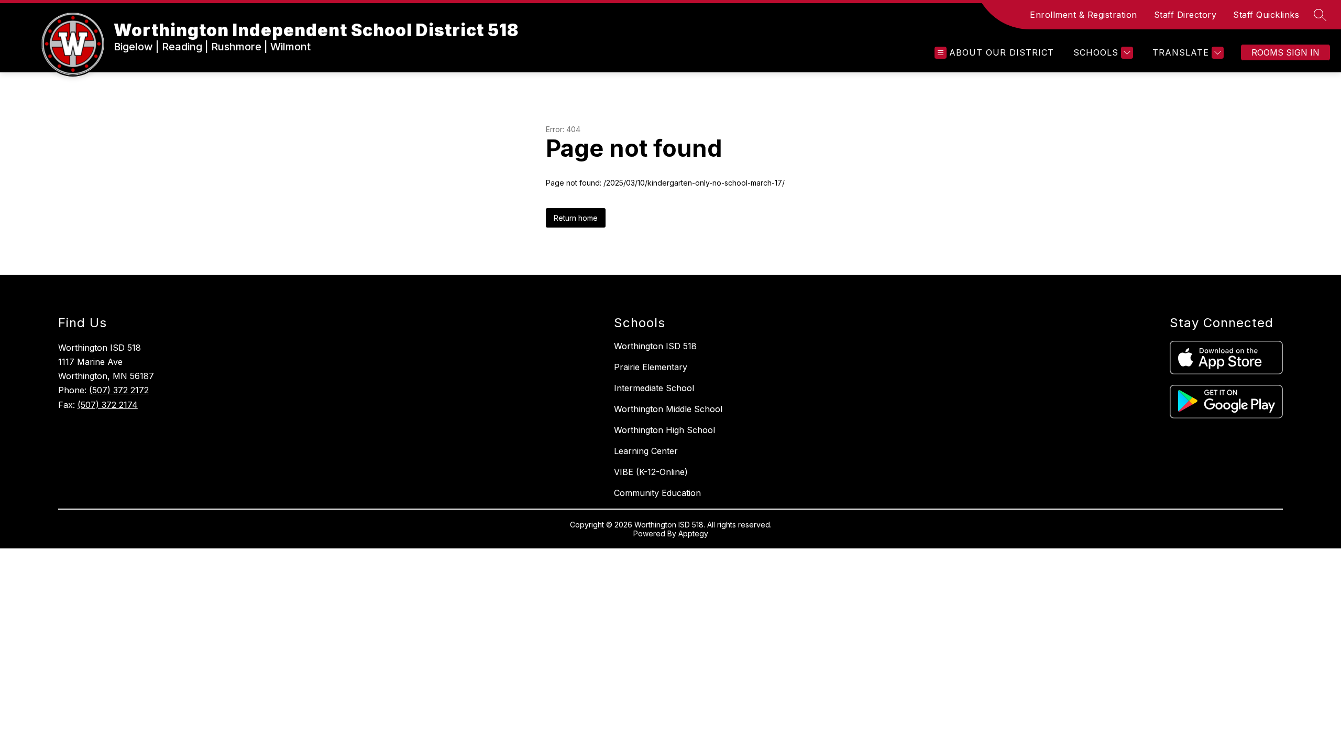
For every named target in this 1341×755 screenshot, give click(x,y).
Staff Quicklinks (1266, 14)
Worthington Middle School (668, 409)
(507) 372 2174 (108, 405)
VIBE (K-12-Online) (651, 472)
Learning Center (646, 451)
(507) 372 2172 (119, 390)
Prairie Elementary (650, 367)
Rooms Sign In (1285, 52)
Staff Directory (1185, 14)
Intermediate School (654, 388)
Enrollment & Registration (1083, 14)
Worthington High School (664, 430)
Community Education (657, 493)
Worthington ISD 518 (655, 346)
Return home (576, 217)
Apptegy (693, 533)
